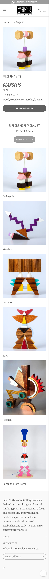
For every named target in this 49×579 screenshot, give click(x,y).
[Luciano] (24, 276)
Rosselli (7, 419)
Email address (12, 554)
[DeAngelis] (24, 170)
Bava (5, 355)
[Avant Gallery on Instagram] (4, 568)
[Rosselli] (24, 387)
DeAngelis (8, 196)
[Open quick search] (39, 10)
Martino (7, 249)
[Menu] (4, 10)
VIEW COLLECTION (24, 139)
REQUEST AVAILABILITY (24, 108)
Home (6, 22)
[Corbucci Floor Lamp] (24, 452)
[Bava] (24, 329)
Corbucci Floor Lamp (15, 483)
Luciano (7, 302)
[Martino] (24, 223)
